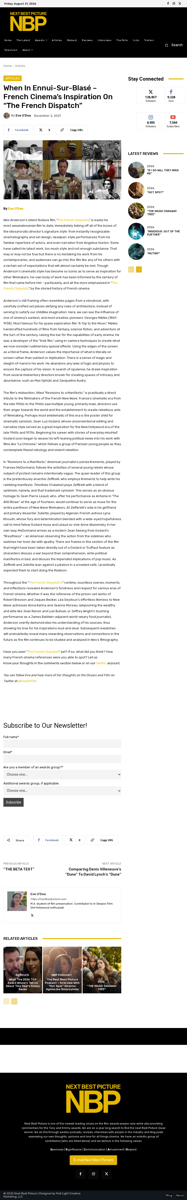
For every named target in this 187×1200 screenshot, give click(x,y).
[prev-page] (6, 1001)
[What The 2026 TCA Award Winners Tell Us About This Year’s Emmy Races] (22, 970)
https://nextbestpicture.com (48, 899)
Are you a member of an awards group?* (33, 767)
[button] (172, 45)
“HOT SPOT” (155, 192)
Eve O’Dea (23, 115)
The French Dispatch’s (45, 582)
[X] (180, 4)
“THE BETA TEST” (18, 869)
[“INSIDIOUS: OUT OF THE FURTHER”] (136, 231)
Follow (151, 91)
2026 (101, 981)
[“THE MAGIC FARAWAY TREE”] (102, 970)
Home (7, 66)
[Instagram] (174, 4)
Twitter (101, 663)
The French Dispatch (73, 220)
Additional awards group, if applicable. (31, 783)
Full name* (11, 737)
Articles (20, 66)
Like (171, 91)
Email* (7, 752)
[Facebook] (168, 4)
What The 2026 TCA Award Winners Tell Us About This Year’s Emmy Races (23, 984)
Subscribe (173, 116)
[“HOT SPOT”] (136, 190)
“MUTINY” (153, 253)
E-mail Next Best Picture (93, 1160)
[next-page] (14, 1001)
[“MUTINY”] (136, 251)
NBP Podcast (62, 975)
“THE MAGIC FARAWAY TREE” (102, 988)
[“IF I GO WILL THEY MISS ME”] (136, 170)
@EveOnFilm (27, 681)
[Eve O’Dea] (7, 115)
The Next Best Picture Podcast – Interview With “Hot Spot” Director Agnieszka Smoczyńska (62, 984)
